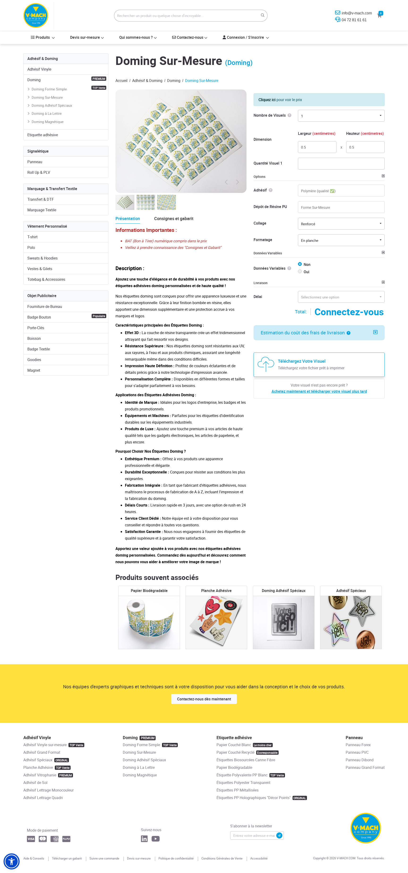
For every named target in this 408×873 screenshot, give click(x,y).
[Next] (237, 181)
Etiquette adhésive (42, 134)
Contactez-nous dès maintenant (204, 699)
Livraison (261, 283)
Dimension (263, 139)
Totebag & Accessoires (46, 279)
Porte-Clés (35, 327)
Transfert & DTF (40, 199)
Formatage (263, 239)
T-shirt (32, 236)
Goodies (34, 359)
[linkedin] (144, 840)
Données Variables (268, 253)
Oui (306, 271)
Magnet (33, 370)
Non (307, 264)
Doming (66, 79)
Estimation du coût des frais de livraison (303, 332)
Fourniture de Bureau (44, 306)
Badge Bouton (66, 317)
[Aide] (288, 115)
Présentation (127, 218)
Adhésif (260, 190)
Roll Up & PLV (38, 172)
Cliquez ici (267, 99)
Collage (260, 223)
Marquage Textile (41, 210)
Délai (258, 296)
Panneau (34, 161)
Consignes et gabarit (173, 218)
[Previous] (226, 181)
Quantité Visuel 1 (268, 163)
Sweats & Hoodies (42, 258)
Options (259, 176)
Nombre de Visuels (270, 115)
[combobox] (341, 116)
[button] (347, 332)
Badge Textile (38, 349)
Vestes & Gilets (39, 268)
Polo (31, 247)
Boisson (34, 338)
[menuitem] (43, 37)
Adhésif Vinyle (39, 69)
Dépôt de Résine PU (270, 206)
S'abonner (279, 835)
